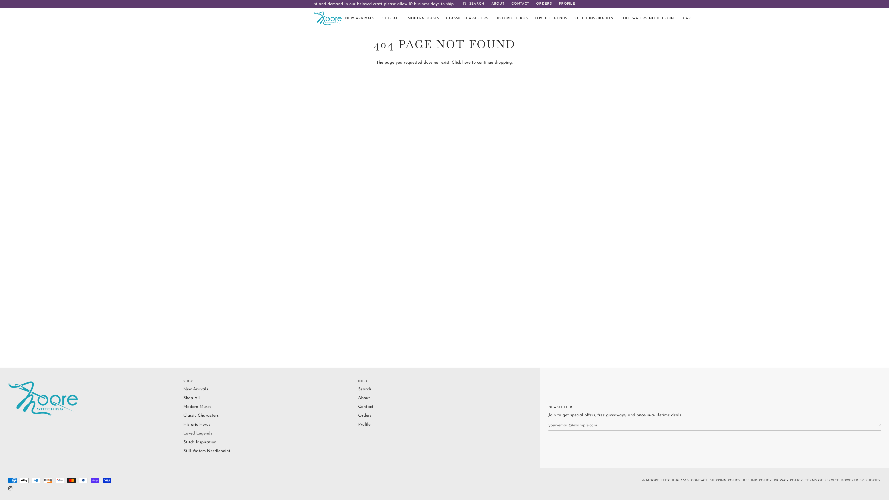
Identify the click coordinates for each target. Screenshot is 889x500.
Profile (364, 424)
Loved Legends (197, 433)
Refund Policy (757, 480)
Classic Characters (201, 415)
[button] (594, 18)
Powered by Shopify (861, 480)
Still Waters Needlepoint (206, 451)
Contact (365, 407)
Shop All (191, 398)
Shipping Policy (725, 480)
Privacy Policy (788, 480)
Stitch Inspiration (199, 442)
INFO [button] (362, 381)
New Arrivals (195, 389)
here (466, 62)
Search (364, 389)
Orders (364, 415)
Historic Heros (196, 424)
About (364, 398)
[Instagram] (10, 488)
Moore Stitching (663, 480)
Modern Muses (197, 407)
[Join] (877, 424)
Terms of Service (822, 480)
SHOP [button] (188, 381)
